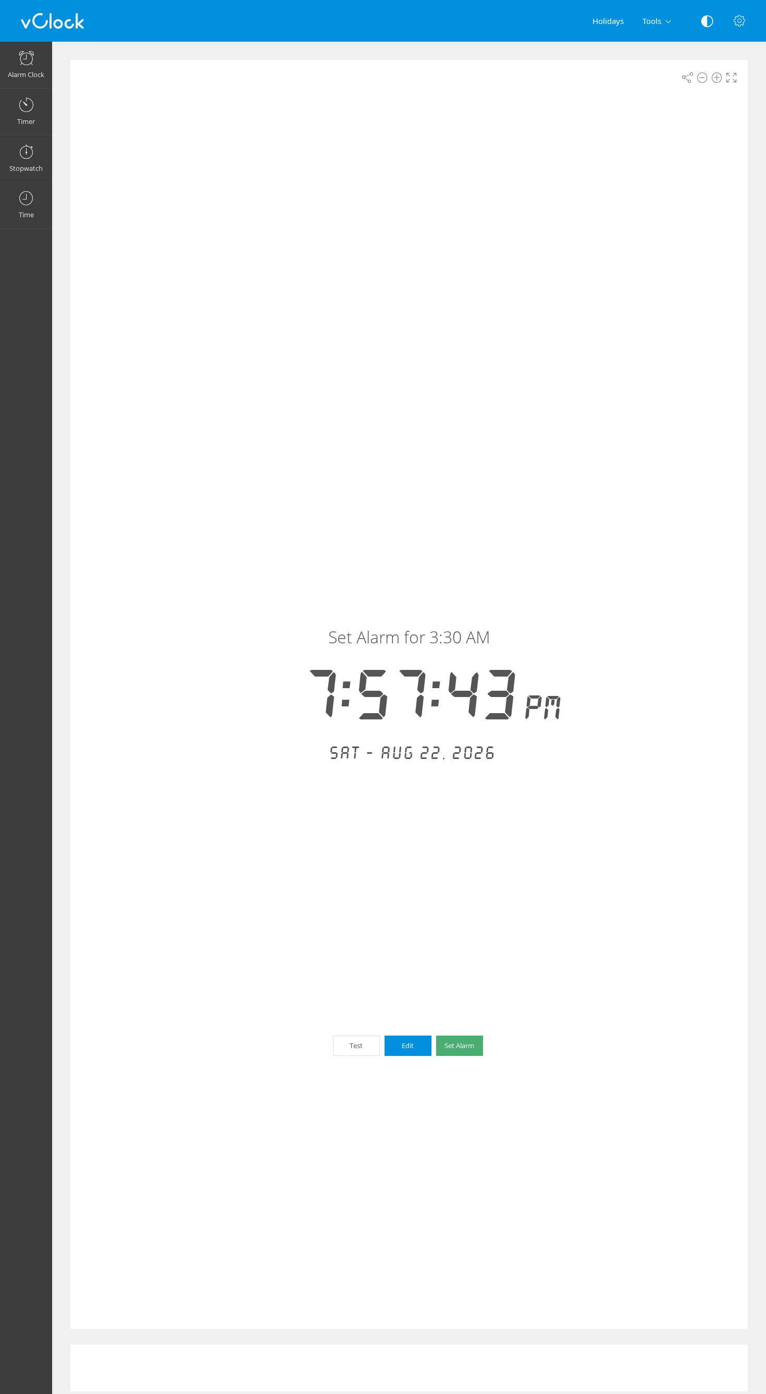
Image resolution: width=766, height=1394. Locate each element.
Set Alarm (459, 1045)
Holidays (608, 21)
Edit (408, 1045)
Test (356, 1045)
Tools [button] (652, 21)
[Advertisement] (409, 1368)
